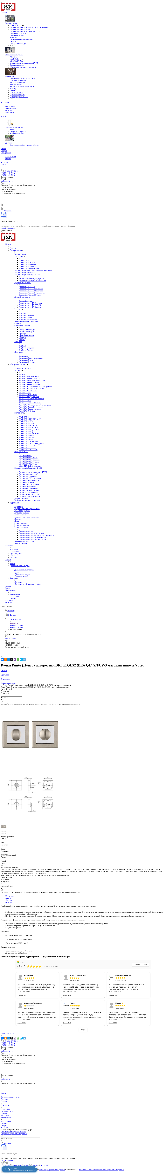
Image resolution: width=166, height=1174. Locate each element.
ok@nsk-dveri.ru (7, 181)
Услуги (3, 1093)
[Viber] (15, 659)
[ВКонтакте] (2, 659)
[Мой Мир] (8, 659)
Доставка (9, 900)
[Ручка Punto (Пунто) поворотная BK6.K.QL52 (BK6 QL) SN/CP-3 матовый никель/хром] (30, 763)
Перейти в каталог (8, 228)
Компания (5, 1105)
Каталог (4, 1101)
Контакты (4, 1128)
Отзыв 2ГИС (22, 995)
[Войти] (2, 208)
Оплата (8, 898)
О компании (10, 106)
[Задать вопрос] (1, 700)
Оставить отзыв (140, 964)
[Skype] (21, 659)
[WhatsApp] (18, 659)
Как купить (9, 896)
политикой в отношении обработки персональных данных (101, 1170)
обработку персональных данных (52, 1170)
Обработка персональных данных (14, 1134)
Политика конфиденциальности (13, 1132)
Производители (11, 108)
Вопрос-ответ (10, 157)
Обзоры (8, 159)
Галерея (4, 1125)
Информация (6, 1117)
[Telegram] (24, 659)
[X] (11, 659)
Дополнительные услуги (10, 1097)
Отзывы (8, 110)
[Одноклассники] (5, 659)
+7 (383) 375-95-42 (11, 171)
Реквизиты (9, 112)
